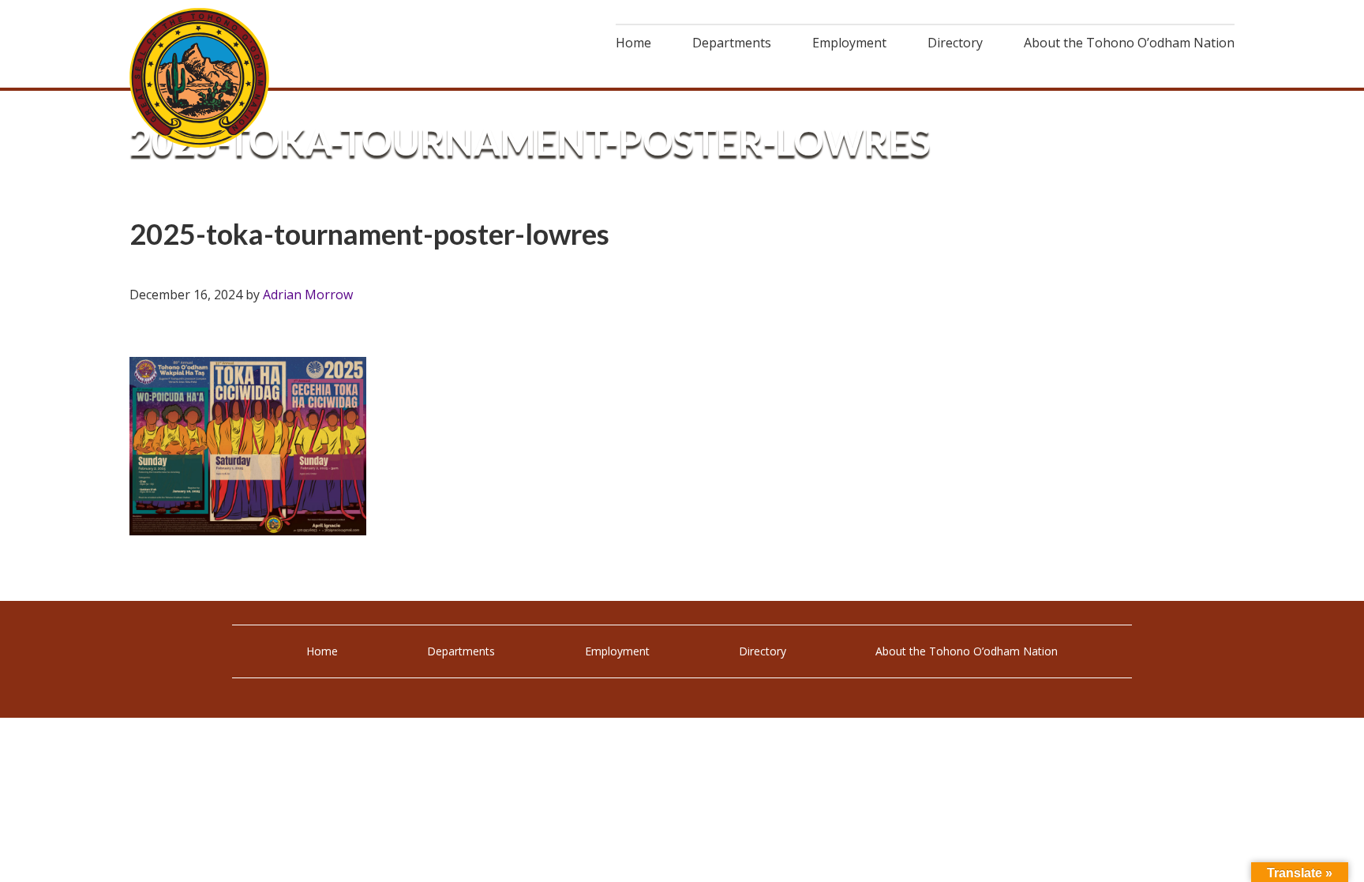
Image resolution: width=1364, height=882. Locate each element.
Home (322, 651)
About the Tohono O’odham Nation (966, 651)
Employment (617, 651)
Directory (762, 651)
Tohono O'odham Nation (200, 78)
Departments (461, 651)
